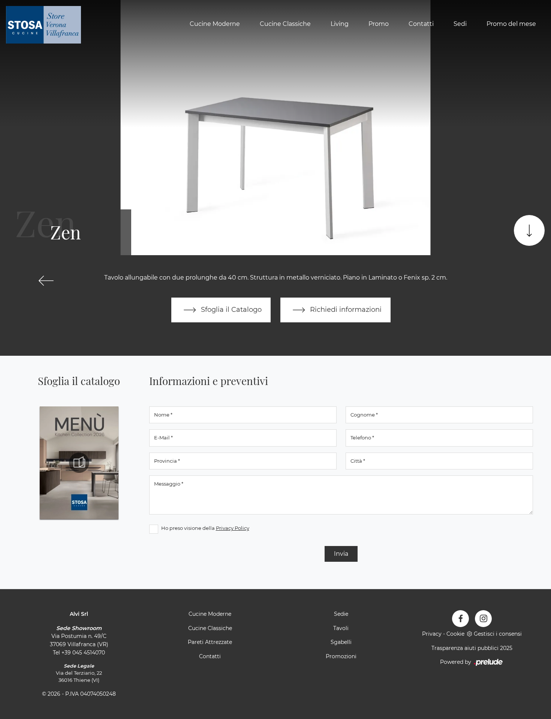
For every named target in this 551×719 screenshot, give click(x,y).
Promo (378, 23)
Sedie (341, 614)
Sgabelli (341, 642)
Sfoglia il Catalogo (230, 309)
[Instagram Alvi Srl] (483, 618)
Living (340, 23)
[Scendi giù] (529, 230)
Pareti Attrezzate (210, 642)
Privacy (432, 633)
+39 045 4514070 (83, 652)
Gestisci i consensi (498, 633)
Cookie (455, 633)
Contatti (421, 23)
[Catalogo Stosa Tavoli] (79, 462)
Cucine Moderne (215, 23)
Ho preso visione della (205, 528)
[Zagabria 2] (46, 280)
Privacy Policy (232, 528)
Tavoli (341, 628)
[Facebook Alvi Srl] (460, 618)
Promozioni (341, 656)
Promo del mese (511, 23)
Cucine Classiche (285, 23)
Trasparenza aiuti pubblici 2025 (471, 648)
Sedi (460, 23)
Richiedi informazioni (345, 309)
